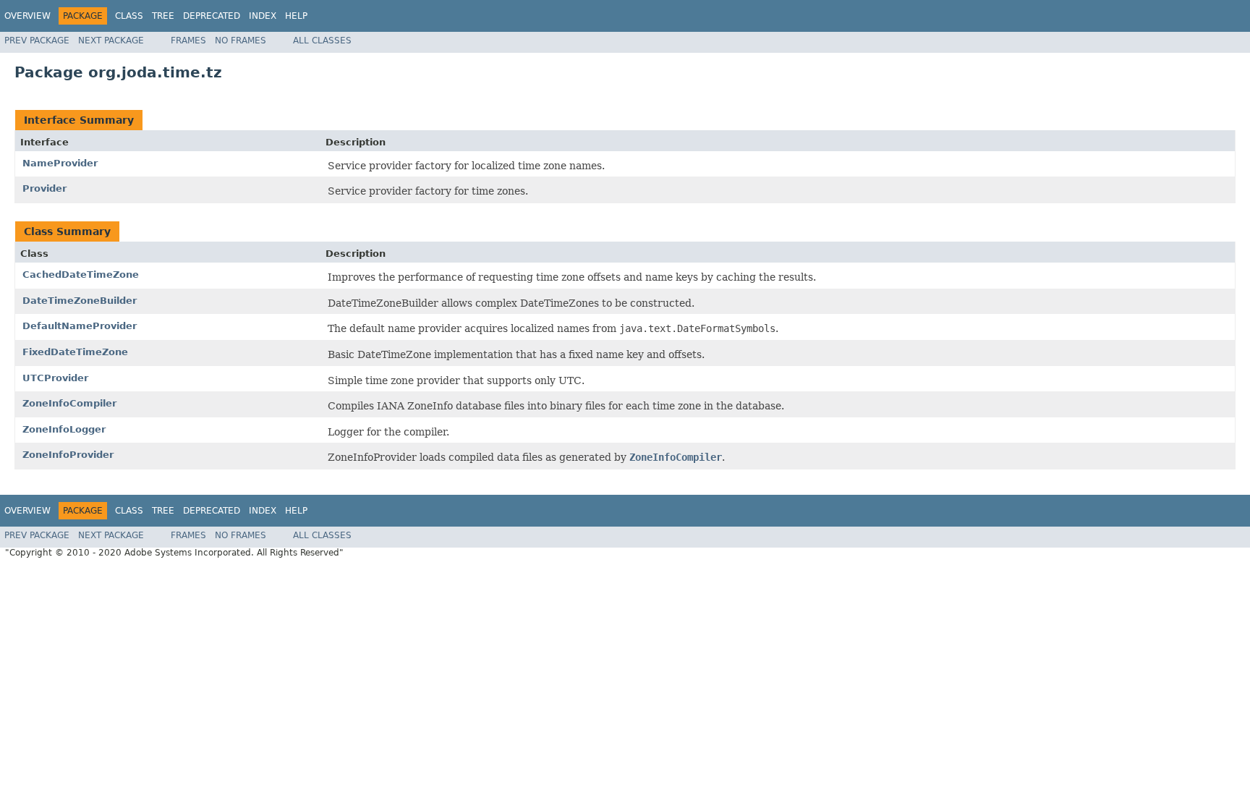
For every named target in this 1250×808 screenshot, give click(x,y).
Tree (163, 16)
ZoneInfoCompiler (69, 403)
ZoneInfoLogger (64, 429)
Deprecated (211, 16)
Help (296, 16)
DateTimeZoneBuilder (79, 300)
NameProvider (60, 163)
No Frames (240, 40)
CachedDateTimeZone (80, 274)
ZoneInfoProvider (68, 454)
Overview (27, 16)
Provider (44, 188)
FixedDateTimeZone (75, 351)
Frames (188, 40)
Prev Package (36, 40)
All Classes (322, 40)
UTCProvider (55, 378)
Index (262, 16)
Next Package (111, 40)
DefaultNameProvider (79, 325)
